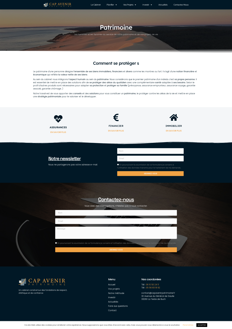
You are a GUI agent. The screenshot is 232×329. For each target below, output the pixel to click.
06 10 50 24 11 (152, 284)
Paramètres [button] (188, 325)
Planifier (110, 5)
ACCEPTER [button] (202, 325)
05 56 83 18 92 (153, 287)
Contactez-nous (181, 5)
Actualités (162, 5)
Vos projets (128, 5)
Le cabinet (96, 5)
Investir (145, 5)
